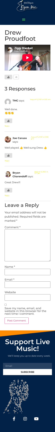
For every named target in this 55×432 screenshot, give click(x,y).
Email (9, 279)
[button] (23, 19)
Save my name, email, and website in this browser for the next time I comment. (25, 311)
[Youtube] (36, 418)
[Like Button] (8, 77)
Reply (7, 126)
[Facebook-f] (14, 418)
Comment (12, 227)
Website (10, 292)
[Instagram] (25, 418)
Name (10, 266)
